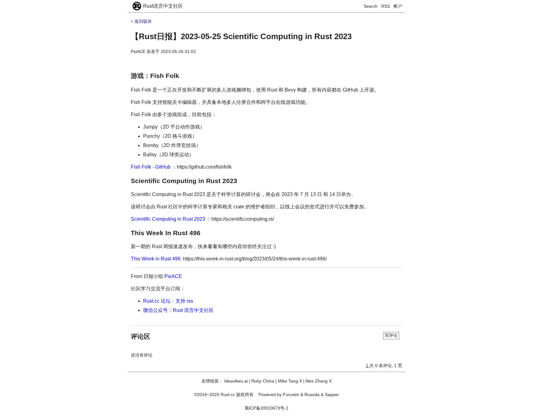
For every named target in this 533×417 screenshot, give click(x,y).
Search (371, 6)
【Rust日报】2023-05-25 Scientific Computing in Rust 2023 (241, 36)
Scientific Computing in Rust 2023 (168, 219)
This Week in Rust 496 (155, 258)
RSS (385, 6)
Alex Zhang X (318, 380)
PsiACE (138, 51)
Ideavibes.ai (236, 380)
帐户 (398, 6)
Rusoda (312, 394)
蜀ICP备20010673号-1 (266, 408)
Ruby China (262, 380)
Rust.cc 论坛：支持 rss (168, 301)
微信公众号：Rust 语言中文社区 (178, 310)
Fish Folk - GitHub (151, 167)
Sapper (332, 394)
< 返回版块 (141, 21)
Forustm (291, 394)
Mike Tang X (290, 380)
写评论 (391, 335)
